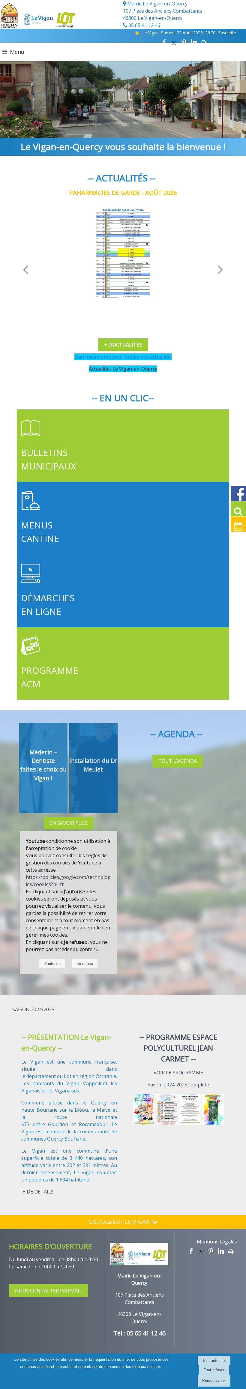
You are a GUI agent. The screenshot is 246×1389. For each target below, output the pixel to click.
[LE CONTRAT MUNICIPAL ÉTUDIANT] (123, 253)
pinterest (183, 42)
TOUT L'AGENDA (177, 761)
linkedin (193, 42)
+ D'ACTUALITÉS (123, 344)
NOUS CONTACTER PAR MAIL (48, 1290)
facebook (164, 42)
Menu (17, 51)
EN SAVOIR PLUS (68, 823)
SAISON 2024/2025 (33, 1009)
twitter (174, 42)
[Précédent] (25, 269)
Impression (203, 42)
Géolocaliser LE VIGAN (120, 1222)
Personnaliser (214, 1380)
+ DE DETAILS (38, 1191)
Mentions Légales (217, 1241)
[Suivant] (220, 269)
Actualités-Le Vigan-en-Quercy (123, 368)
